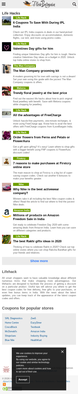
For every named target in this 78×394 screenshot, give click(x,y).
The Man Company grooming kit (36, 71)
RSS (4, 384)
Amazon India (22, 210)
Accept (23, 379)
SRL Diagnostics (13, 318)
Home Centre (12, 322)
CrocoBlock (11, 327)
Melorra (21, 88)
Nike (21, 184)
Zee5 (33, 318)
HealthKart (36, 340)
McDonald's (11, 331)
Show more (39, 261)
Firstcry (21, 158)
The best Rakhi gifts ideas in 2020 (37, 241)
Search (74, 4)
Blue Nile (9, 340)
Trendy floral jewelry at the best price (40, 93)
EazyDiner (36, 322)
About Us (7, 381)
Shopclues (10, 335)
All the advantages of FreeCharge (37, 115)
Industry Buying (39, 335)
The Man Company (24, 66)
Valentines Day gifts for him (33, 48)
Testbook (35, 327)
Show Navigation (3, 4)
